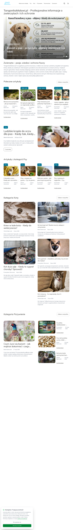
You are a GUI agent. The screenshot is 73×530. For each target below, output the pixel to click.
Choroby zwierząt (13, 44)
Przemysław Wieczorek (12, 55)
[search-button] (64, 3)
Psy (30, 3)
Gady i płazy (41, 88)
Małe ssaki (24, 88)
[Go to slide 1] (63, 56)
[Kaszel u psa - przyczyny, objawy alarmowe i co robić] (36, 38)
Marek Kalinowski (42, 229)
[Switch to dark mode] (68, 3)
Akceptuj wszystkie (17, 525)
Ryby (6, 88)
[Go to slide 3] (66, 56)
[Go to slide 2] (65, 56)
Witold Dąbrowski (8, 231)
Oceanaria (54, 3)
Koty (34, 3)
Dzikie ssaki (58, 88)
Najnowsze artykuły (23, 3)
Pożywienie (39, 3)
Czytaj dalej (8, 149)
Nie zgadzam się (17, 522)
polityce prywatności (22, 518)
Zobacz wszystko (63, 82)
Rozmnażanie (47, 3)
